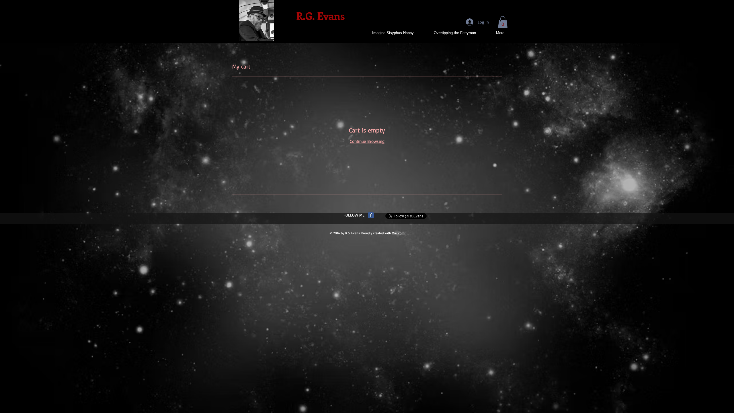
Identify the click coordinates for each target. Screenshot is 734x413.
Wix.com (398, 233)
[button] (503, 22)
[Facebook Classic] (371, 215)
